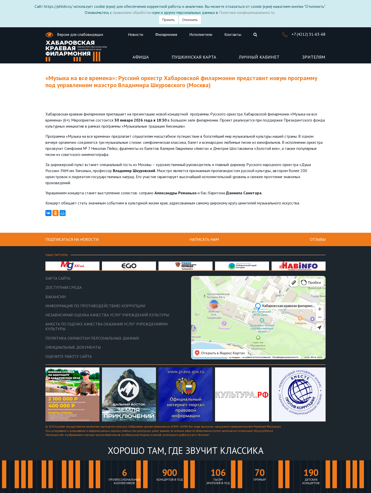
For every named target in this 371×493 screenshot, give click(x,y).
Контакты (232, 34)
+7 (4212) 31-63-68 (308, 34)
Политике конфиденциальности (246, 12)
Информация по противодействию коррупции (95, 305)
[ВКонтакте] (48, 213)
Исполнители (200, 34)
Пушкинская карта (194, 57)
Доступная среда (63, 287)
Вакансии (55, 296)
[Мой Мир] (63, 213)
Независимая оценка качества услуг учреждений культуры (107, 315)
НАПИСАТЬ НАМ (204, 239)
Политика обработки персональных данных (92, 338)
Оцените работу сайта (68, 356)
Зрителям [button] (313, 57)
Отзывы (318, 239)
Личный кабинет (259, 57)
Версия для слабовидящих (79, 34)
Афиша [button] (140, 57)
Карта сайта (57, 278)
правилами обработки (132, 12)
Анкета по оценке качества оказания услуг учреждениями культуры (106, 326)
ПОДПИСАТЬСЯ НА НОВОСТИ (71, 239)
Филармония (166, 34)
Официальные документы (73, 347)
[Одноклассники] (55, 213)
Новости (135, 34)
